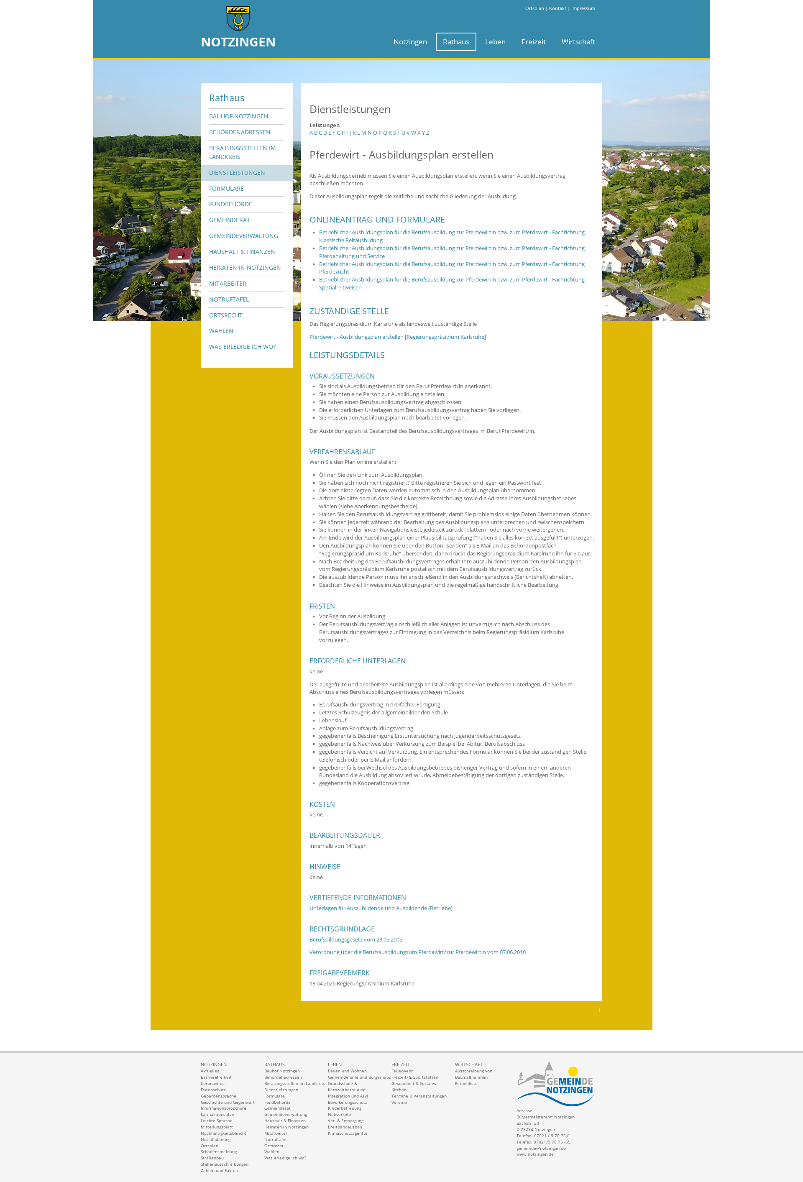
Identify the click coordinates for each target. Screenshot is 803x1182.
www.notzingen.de (535, 1154)
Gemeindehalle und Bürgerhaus (359, 1077)
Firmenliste (466, 1083)
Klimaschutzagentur (348, 1133)
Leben (495, 41)
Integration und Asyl (348, 1096)
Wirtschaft (578, 41)
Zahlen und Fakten (219, 1170)
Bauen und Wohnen (347, 1071)
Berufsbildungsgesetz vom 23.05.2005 (355, 939)
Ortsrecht (226, 315)
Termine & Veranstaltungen (419, 1096)
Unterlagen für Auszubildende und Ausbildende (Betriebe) (381, 908)
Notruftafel (229, 299)
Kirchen (399, 1089)
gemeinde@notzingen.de (541, 1148)
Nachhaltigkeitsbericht (223, 1133)
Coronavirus (213, 1083)
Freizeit (534, 41)
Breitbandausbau (345, 1127)
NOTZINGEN (238, 41)
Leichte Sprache (217, 1120)
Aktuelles (210, 1071)
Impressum (583, 8)
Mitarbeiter (227, 283)
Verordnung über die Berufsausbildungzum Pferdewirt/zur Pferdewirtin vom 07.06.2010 (417, 952)
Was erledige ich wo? (242, 347)
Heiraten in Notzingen (245, 267)
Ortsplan (534, 8)
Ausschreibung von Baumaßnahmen (473, 1074)
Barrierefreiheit (216, 1077)
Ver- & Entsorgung (345, 1120)
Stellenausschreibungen (224, 1164)
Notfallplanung (215, 1139)
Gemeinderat (229, 220)
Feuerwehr (402, 1071)
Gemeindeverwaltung (243, 236)
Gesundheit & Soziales (413, 1083)
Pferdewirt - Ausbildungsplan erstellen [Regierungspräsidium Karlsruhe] (397, 336)
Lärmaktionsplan (217, 1114)
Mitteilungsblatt (217, 1127)
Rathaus (456, 41)
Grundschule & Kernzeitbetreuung (346, 1086)
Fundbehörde (230, 204)
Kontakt (557, 8)
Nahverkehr (339, 1114)
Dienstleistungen (237, 173)
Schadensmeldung (219, 1151)
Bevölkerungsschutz (347, 1102)
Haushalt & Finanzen (242, 252)
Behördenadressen (240, 132)
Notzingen (410, 41)
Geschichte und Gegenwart (228, 1102)
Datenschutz (213, 1089)
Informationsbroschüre (223, 1108)
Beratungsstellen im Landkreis (242, 152)
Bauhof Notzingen (239, 116)
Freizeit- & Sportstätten (414, 1077)
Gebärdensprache (218, 1096)
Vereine (399, 1102)
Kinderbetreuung (344, 1108)
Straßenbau (212, 1158)
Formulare (226, 188)
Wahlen (221, 331)
